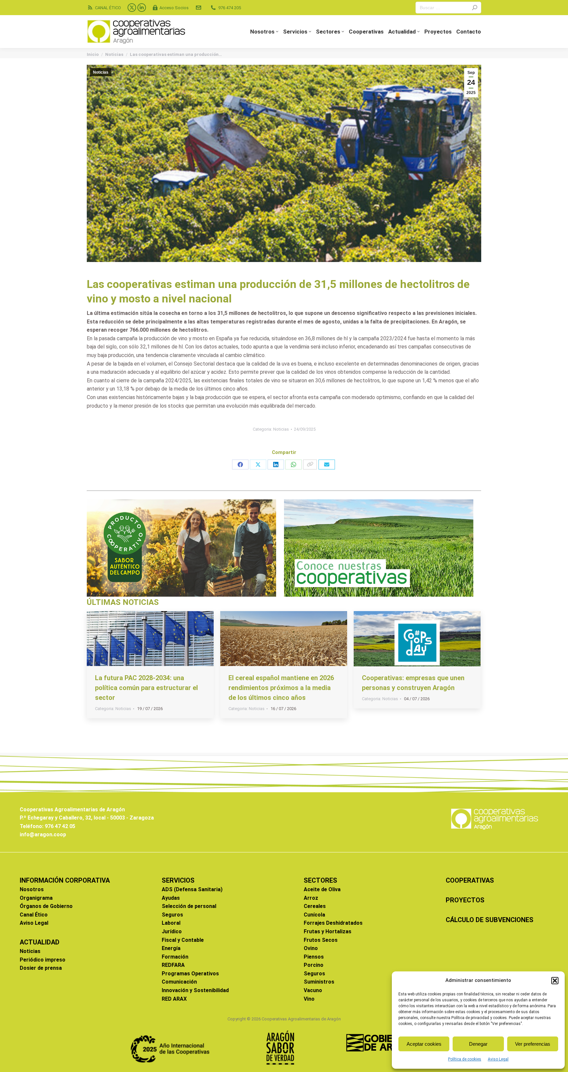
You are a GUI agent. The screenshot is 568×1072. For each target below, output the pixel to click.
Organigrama (36, 898)
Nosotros (32, 889)
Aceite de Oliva (322, 889)
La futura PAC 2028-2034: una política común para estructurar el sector (146, 688)
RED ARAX (174, 999)
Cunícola (314, 915)
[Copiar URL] (310, 464)
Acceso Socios (174, 7)
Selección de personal (189, 906)
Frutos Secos (321, 940)
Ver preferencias (532, 1044)
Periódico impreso (42, 960)
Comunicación (179, 982)
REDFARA (173, 965)
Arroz (311, 898)
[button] (555, 980)
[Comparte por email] (327, 464)
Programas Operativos (190, 973)
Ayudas (171, 898)
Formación (175, 957)
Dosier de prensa (41, 968)
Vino (309, 999)
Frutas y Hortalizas (327, 931)
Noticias (100, 72)
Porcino (313, 965)
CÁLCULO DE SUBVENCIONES (489, 920)
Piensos (314, 957)
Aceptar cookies (424, 1044)
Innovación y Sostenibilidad (195, 990)
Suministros (319, 982)
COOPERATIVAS (470, 880)
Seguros (172, 915)
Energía (171, 948)
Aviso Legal (498, 1059)
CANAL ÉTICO (108, 7)
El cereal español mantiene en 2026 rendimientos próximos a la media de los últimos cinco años (281, 688)
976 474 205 (229, 7)
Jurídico (172, 931)
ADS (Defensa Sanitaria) (192, 889)
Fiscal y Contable (183, 940)
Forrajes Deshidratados (333, 923)
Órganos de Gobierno (46, 906)
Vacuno (313, 990)
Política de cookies (464, 1059)
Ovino (311, 948)
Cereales (315, 906)
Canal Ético (34, 915)
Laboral (171, 923)
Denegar (478, 1044)
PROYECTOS (465, 900)
